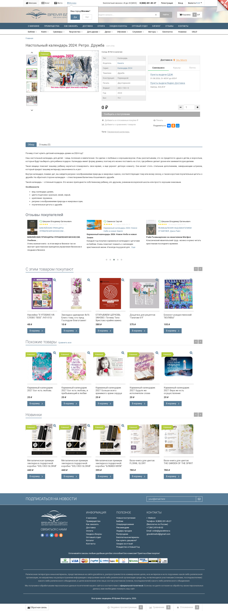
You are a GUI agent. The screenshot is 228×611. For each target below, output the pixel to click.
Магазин (32, 3)
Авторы (152, 32)
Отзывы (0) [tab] (44, 144)
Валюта (194, 3)
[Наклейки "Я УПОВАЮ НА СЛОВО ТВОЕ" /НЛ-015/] (42, 293)
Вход (180, 3)
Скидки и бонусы (118, 26)
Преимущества (51, 26)
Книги (44, 32)
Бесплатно (168, 32)
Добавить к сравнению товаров (120, 124)
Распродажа (122, 534)
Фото (60, 3)
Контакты (183, 26)
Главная (29, 38)
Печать (159, 120)
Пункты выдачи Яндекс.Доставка (167, 83)
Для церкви (92, 32)
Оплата (101, 26)
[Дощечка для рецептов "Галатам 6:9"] (145, 293)
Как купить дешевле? (126, 540)
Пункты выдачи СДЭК (161, 74)
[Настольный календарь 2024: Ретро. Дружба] (69, 71)
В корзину (35, 330)
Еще (74, 247)
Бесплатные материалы (127, 537)
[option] (69, 71)
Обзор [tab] (31, 144)
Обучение (121, 32)
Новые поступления (125, 518)
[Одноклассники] (173, 126)
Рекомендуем (122, 527)
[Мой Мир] (177, 126)
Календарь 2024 (125, 68)
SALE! (194, 32)
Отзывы (169, 26)
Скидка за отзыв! (124, 544)
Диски (108, 32)
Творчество (74, 32)
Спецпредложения (125, 524)
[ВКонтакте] (169, 126)
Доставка (88, 26)
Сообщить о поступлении (117, 114)
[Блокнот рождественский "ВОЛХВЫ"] (179, 293)
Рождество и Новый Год (128, 547)
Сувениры (58, 32)
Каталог (156, 26)
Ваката (121, 63)
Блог (47, 3)
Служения (137, 32)
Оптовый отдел (140, 26)
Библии (31, 32)
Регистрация (167, 3)
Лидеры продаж (124, 531)
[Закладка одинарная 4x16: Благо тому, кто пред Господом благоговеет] (76, 293)
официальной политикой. (132, 585)
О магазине (33, 26)
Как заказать (71, 26)
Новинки (182, 32)
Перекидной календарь (118, 132)
